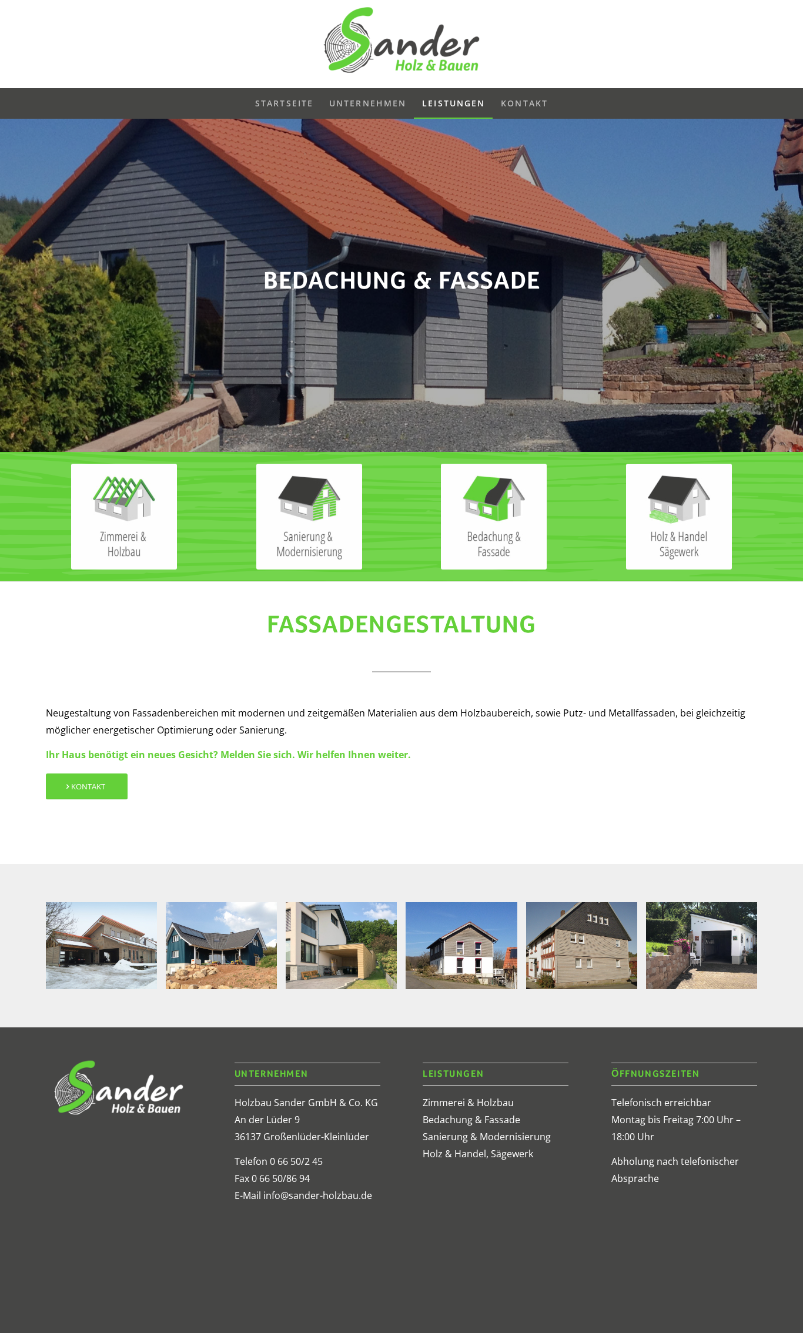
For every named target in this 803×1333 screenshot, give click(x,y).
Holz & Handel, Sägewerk (478, 1153)
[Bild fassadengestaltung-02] (466, 950)
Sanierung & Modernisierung (487, 1136)
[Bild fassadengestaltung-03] (106, 950)
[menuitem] (284, 103)
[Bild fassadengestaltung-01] (346, 950)
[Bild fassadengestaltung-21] (586, 950)
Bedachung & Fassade (471, 1119)
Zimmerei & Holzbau (468, 1102)
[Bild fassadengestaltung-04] (226, 950)
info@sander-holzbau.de (317, 1195)
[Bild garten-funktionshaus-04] (706, 950)
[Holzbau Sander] (401, 44)
